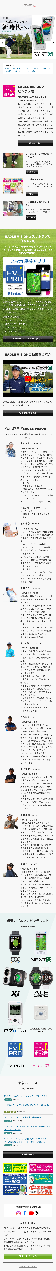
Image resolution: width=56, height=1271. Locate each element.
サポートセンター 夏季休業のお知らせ (22, 1117)
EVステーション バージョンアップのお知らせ (26, 1096)
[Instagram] (18, 1213)
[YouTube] (31, 1213)
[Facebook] (24, 1213)
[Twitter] (37, 1213)
